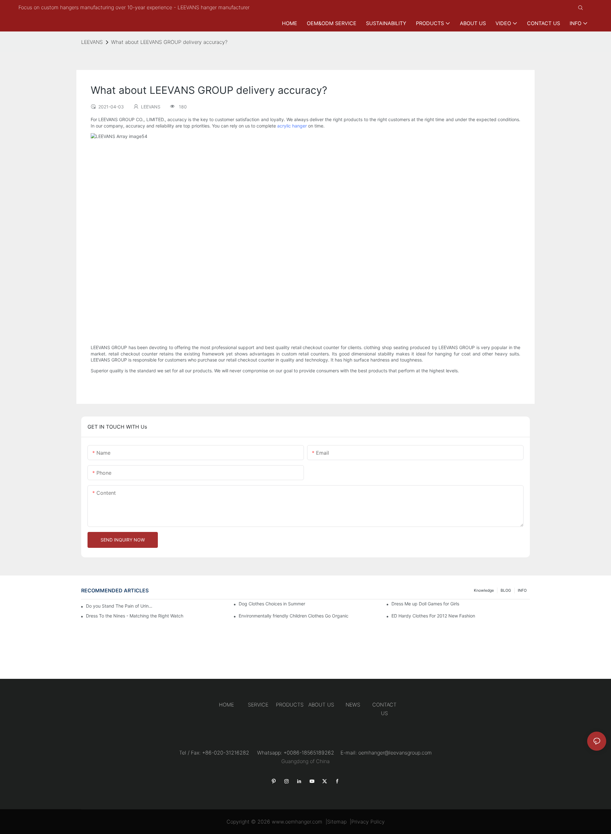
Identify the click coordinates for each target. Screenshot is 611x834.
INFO (522, 590)
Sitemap (337, 821)
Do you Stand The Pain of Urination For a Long (119, 606)
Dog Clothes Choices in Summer (272, 603)
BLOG (506, 590)
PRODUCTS (290, 704)
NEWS (353, 704)
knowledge (484, 590)
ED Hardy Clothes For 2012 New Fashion (433, 615)
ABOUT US (321, 704)
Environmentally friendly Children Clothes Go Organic (293, 615)
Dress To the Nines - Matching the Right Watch (134, 615)
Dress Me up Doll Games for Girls (425, 603)
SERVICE (258, 704)
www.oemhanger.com (297, 821)
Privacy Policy (368, 821)
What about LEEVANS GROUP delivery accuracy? (169, 42)
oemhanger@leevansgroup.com (395, 752)
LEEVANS (92, 42)
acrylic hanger (292, 125)
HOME (226, 704)
